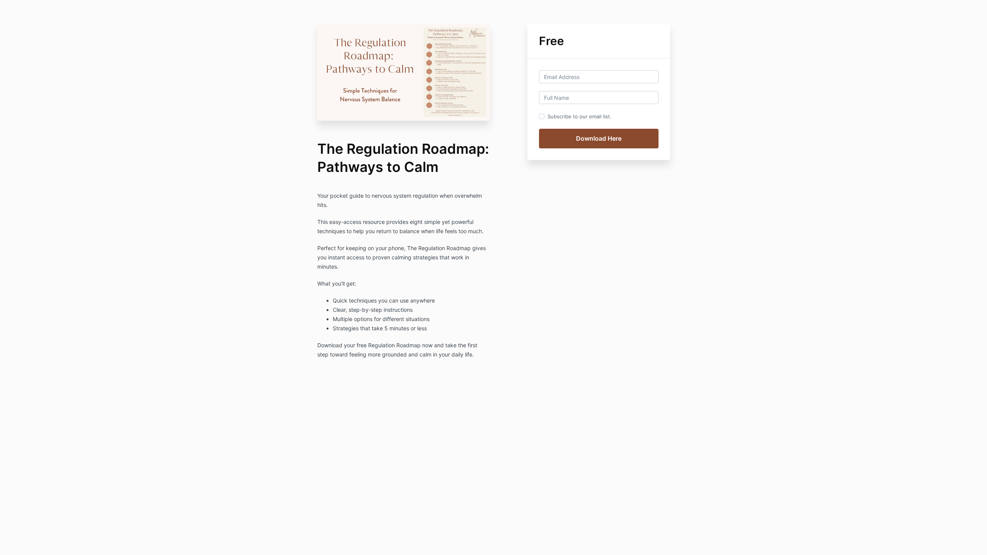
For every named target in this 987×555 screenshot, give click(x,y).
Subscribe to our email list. (579, 116)
